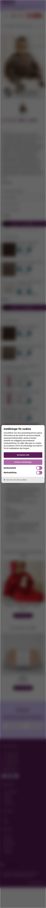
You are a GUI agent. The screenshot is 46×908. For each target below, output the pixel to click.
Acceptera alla (23, 455)
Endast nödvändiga (23, 462)
